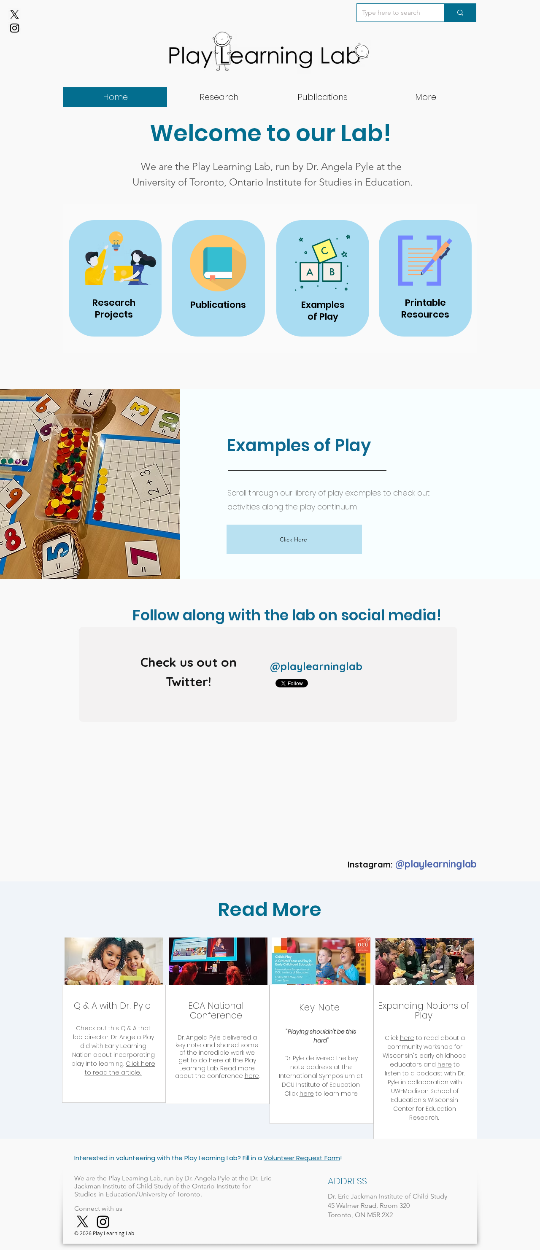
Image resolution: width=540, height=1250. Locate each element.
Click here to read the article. (120, 1068)
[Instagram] (14, 28)
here (252, 1076)
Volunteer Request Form (302, 1157)
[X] (14, 14)
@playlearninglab (316, 666)
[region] (114, 1044)
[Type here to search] (460, 13)
